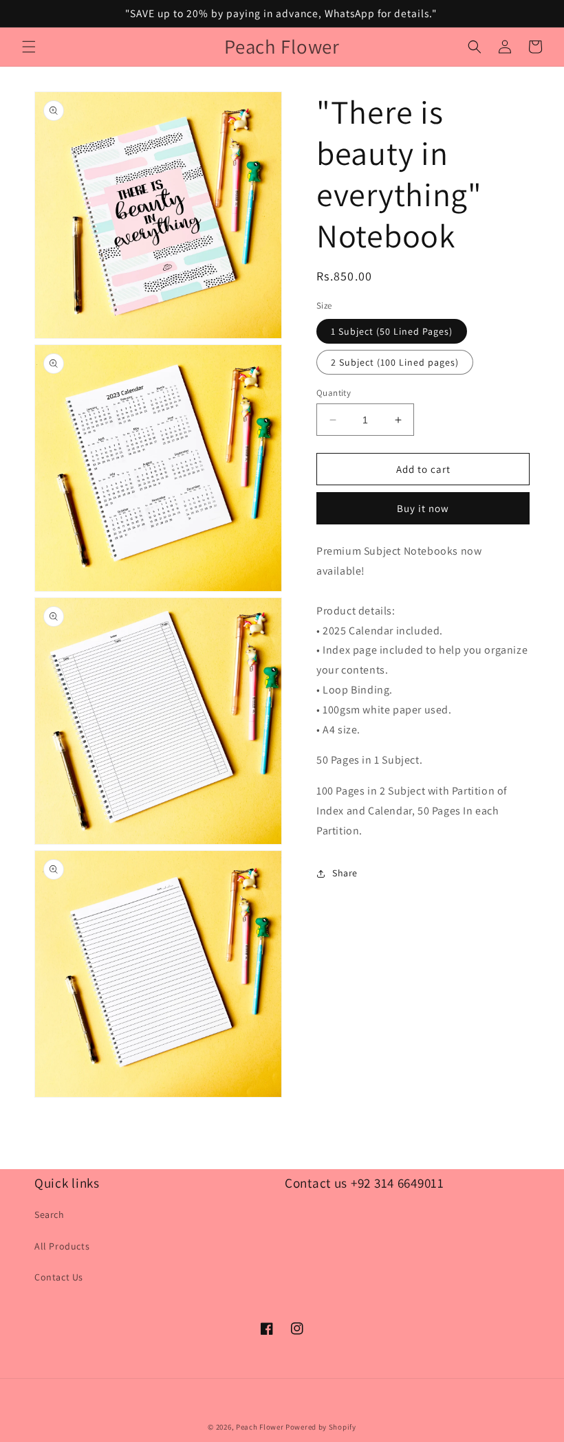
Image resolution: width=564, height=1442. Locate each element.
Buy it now (423, 508)
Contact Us (58, 1277)
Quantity (333, 393)
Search (49, 1214)
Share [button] (345, 873)
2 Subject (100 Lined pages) (395, 362)
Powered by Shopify (320, 1427)
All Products (61, 1246)
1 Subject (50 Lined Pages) (392, 331)
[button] (29, 47)
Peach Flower (259, 1427)
